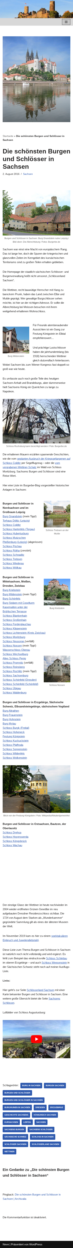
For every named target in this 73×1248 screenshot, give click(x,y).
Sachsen (28, 174)
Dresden (40, 1107)
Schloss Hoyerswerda (15, 836)
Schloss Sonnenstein (15, 749)
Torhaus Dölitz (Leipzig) (16, 520)
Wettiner (9, 1151)
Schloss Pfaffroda (13, 744)
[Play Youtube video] (36, 1039)
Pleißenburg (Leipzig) (15, 541)
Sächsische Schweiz (15, 1137)
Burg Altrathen (11, 710)
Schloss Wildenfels (14, 753)
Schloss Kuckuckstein (16, 740)
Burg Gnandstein (12, 516)
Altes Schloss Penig (14, 658)
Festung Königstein (14, 736)
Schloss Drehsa (12, 832)
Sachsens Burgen (14, 1129)
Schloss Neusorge (14, 641)
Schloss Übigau (12, 688)
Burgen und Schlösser (17, 1093)
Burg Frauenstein (13, 714)
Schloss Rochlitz (12, 671)
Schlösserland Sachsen (40, 989)
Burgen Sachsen (55, 1085)
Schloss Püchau (12, 546)
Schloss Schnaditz (13, 554)
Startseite (8, 136)
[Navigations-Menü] (66, 22)
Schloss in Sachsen (43, 1137)
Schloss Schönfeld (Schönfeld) (20, 684)
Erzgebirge (56, 1107)
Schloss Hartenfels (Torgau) (19, 529)
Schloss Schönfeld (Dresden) (20, 679)
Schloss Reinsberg (14, 666)
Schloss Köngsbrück (15, 841)
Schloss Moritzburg (14, 637)
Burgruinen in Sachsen (17, 1107)
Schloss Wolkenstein (15, 757)
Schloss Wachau (12, 845)
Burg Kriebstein (11, 590)
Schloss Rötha (11, 550)
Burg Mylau (9, 723)
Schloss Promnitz (13, 662)
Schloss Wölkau (12, 567)
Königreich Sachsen (45, 1115)
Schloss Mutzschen (14, 537)
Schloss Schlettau (56, 958)
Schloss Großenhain (14, 619)
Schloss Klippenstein (15, 628)
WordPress (35, 1244)
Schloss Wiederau (13, 563)
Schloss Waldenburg (14, 692)
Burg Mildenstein (12, 594)
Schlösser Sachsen (15, 1144)
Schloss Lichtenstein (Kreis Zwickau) (24, 632)
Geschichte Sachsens (16, 1115)
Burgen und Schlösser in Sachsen (23, 1100)
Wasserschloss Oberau (16, 649)
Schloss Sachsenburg (15, 675)
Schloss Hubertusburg (16, 533)
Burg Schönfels (11, 598)
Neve (6, 1244)
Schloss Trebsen (12, 559)
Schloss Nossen (12, 645)
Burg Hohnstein (12, 719)
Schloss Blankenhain (15, 615)
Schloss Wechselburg (15, 654)
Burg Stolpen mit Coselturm (19, 602)
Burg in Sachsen (31, 1085)
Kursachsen (11, 1122)
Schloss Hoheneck (14, 732)
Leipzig (27, 1122)
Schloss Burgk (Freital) (16, 727)
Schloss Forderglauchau (17, 624)
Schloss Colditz (12, 524)
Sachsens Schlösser (41, 1129)
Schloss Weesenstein (54, 962)
